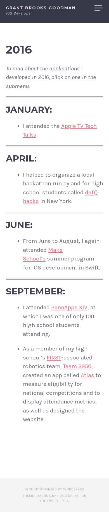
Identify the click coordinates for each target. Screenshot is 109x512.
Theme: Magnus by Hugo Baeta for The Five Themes (54, 498)
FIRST (54, 357)
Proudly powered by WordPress (55, 489)
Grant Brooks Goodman (41, 7)
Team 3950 (77, 366)
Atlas (87, 375)
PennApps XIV (69, 307)
